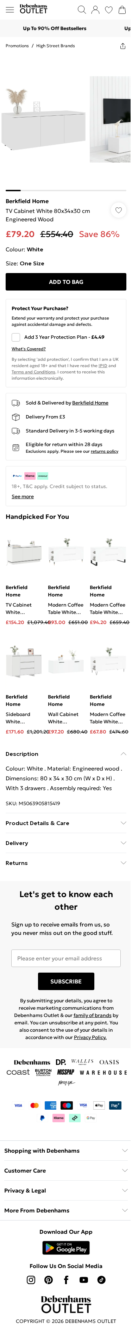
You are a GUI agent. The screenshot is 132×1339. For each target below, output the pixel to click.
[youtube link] (84, 1280)
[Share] (123, 46)
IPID (103, 365)
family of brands (93, 1015)
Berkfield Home (27, 201)
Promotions (17, 45)
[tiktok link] (101, 1280)
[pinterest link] (48, 1280)
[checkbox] (66, 337)
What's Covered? (29, 348)
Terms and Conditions (33, 371)
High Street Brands (55, 45)
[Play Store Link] (66, 1248)
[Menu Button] (10, 10)
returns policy (104, 451)
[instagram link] (31, 1280)
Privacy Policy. (90, 1037)
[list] (66, 123)
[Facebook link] (66, 1280)
